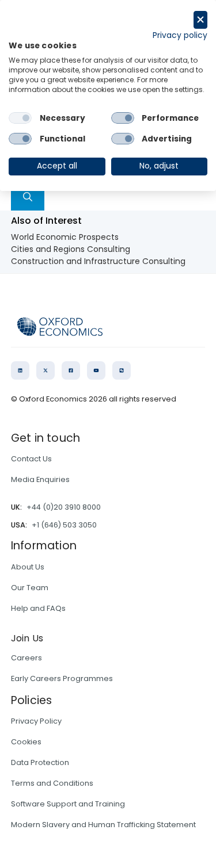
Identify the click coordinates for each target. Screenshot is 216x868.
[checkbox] (20, 118)
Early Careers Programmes (62, 678)
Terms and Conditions (52, 783)
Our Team (29, 587)
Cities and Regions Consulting (70, 249)
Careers (26, 658)
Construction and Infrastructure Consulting (98, 261)
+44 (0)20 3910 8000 (63, 507)
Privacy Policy (36, 721)
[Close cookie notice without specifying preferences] (200, 20)
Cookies (26, 742)
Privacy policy (180, 35)
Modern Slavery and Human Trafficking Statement (103, 824)
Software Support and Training (68, 804)
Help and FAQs (38, 608)
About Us (27, 567)
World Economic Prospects (65, 237)
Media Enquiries (40, 479)
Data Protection (40, 762)
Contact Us (31, 459)
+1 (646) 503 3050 (64, 525)
